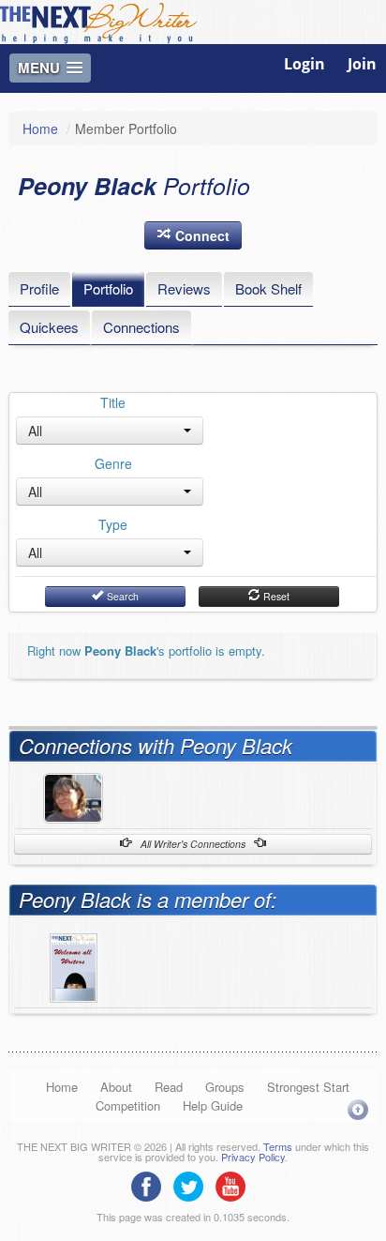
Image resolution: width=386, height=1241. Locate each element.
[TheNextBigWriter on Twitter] (193, 1184)
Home (40, 128)
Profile (39, 288)
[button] (193, 235)
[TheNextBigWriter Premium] (73, 965)
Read (169, 1087)
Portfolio (108, 288)
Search (121, 596)
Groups (225, 1087)
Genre (113, 463)
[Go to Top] (358, 1109)
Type (112, 524)
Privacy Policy (253, 1156)
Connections (141, 327)
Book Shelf (268, 288)
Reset (275, 596)
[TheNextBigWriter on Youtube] (235, 1184)
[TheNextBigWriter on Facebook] (151, 1184)
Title (113, 402)
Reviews (184, 288)
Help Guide (213, 1105)
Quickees (49, 327)
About (116, 1087)
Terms (277, 1146)
